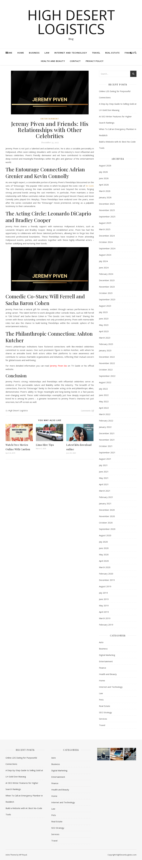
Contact (75, 61)
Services (103, 718)
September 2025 (107, 216)
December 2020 (107, 509)
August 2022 (105, 382)
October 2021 (106, 446)
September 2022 (107, 376)
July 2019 (103, 592)
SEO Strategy (105, 712)
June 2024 (104, 267)
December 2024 (107, 235)
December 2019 (107, 580)
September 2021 (107, 452)
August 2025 (105, 223)
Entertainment (50, 119)
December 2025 (107, 203)
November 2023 (107, 286)
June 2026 (104, 178)
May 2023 (104, 325)
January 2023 (105, 350)
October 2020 (106, 522)
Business (34, 52)
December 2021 (107, 433)
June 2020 (104, 548)
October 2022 (106, 369)
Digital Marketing (107, 655)
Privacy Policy (94, 61)
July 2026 (103, 172)
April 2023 (104, 331)
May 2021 (104, 478)
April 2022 (104, 407)
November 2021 (107, 439)
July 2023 (103, 312)
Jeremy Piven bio (58, 365)
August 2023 (105, 305)
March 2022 (104, 414)
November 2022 (107, 363)
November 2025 (107, 210)
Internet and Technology (70, 52)
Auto (101, 642)
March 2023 (104, 337)
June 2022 (104, 395)
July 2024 (103, 261)
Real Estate (112, 52)
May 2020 (104, 554)
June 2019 (104, 599)
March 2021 (104, 490)
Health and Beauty (53, 61)
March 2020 (104, 567)
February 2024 (106, 274)
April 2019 (104, 611)
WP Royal (23, 854)
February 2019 (106, 624)
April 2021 (104, 484)
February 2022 (106, 420)
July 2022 (103, 388)
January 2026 (105, 197)
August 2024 (105, 254)
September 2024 (107, 248)
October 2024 (106, 242)
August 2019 (105, 586)
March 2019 (104, 618)
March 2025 (104, 229)
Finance (129, 52)
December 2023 (107, 280)
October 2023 (106, 293)
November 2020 (107, 516)
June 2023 (104, 318)
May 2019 (104, 605)
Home (9, 52)
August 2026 (105, 165)
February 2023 (106, 344)
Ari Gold (90, 185)
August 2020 (105, 535)
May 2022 (104, 401)
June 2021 (104, 471)
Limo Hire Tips (45, 444)
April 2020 (104, 560)
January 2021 (105, 503)
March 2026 (104, 191)
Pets (101, 699)
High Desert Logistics (71, 22)
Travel (96, 52)
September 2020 (107, 529)
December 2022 (107, 356)
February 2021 (106, 497)
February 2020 (106, 573)
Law (47, 52)
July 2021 (103, 465)
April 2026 (104, 184)
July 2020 (103, 541)
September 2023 (107, 299)
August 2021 (105, 458)
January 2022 (105, 427)
